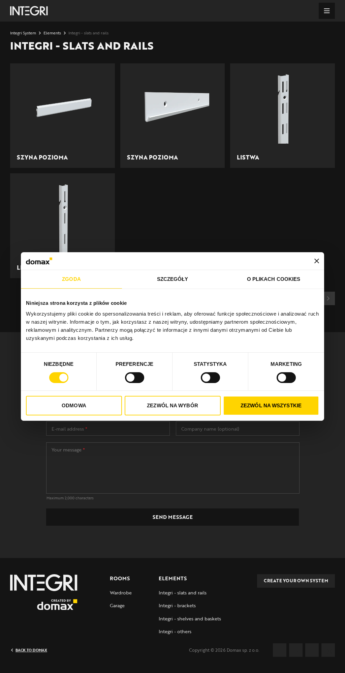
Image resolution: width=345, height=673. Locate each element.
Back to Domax (31, 650)
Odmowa (74, 405)
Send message (173, 517)
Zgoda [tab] (71, 279)
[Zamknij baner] (316, 261)
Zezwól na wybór (172, 405)
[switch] (134, 377)
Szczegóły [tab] (172, 279)
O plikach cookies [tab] (274, 279)
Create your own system (296, 580)
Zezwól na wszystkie (271, 405)
